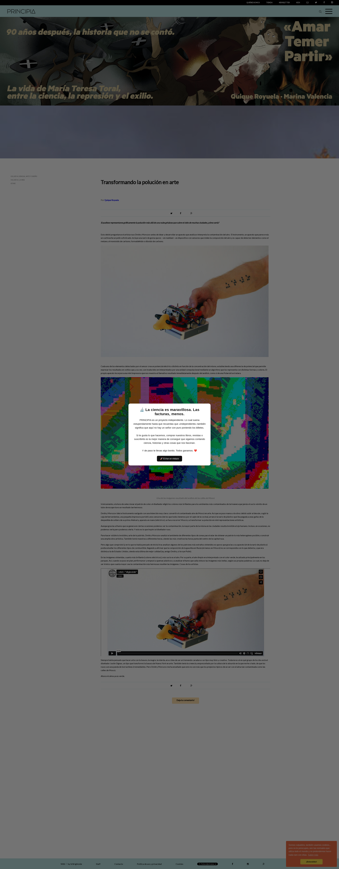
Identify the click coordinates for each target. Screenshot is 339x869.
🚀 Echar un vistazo (169, 459)
